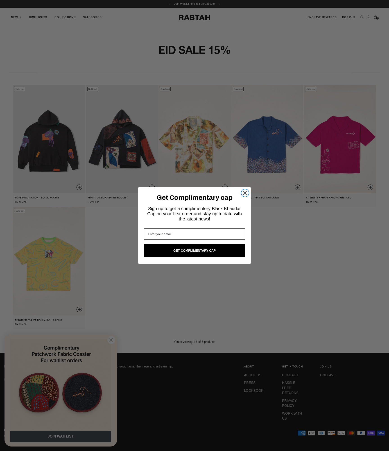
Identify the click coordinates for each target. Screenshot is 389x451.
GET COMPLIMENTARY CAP (194, 250)
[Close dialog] (245, 193)
